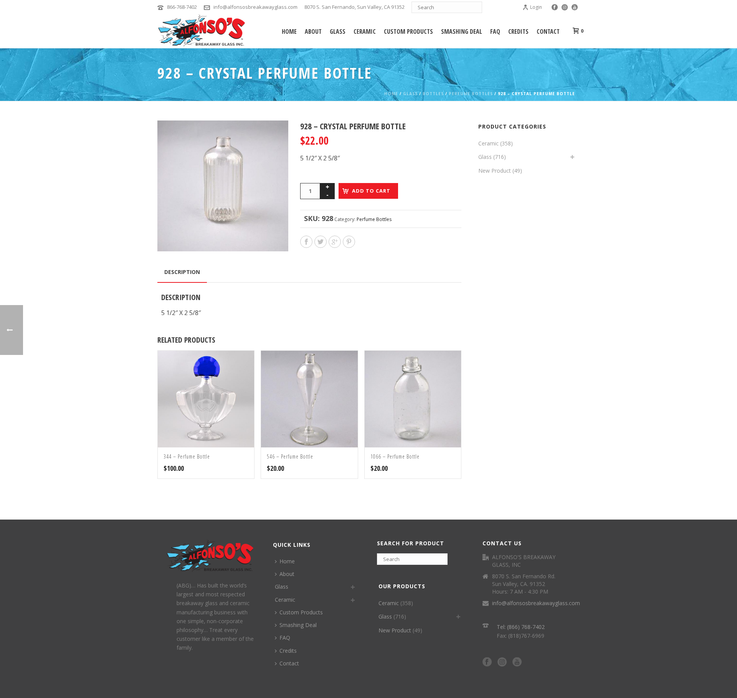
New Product (494, 170)
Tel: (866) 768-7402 (521, 626)
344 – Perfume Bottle (187, 456)
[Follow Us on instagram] (502, 662)
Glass (337, 31)
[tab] (182, 272)
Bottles (433, 93)
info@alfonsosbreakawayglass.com (255, 6)
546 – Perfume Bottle (290, 456)
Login (536, 7)
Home (289, 31)
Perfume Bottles (471, 93)
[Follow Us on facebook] (487, 662)
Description (182, 272)
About (313, 31)
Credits (518, 31)
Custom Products (408, 31)
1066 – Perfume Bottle (395, 456)
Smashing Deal (461, 31)
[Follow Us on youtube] (517, 662)
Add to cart (371, 190)
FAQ (495, 31)
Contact (548, 31)
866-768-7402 (182, 6)
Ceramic (365, 31)
